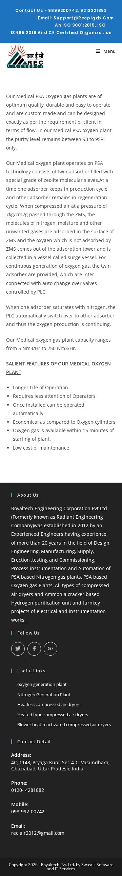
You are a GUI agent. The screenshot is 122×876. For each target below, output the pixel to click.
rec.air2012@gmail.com (37, 833)
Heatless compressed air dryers (48, 704)
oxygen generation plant (42, 684)
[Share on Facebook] (34, 649)
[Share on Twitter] (18, 649)
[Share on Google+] (50, 649)
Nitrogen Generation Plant (43, 694)
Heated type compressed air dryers (52, 714)
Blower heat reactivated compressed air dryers (64, 724)
